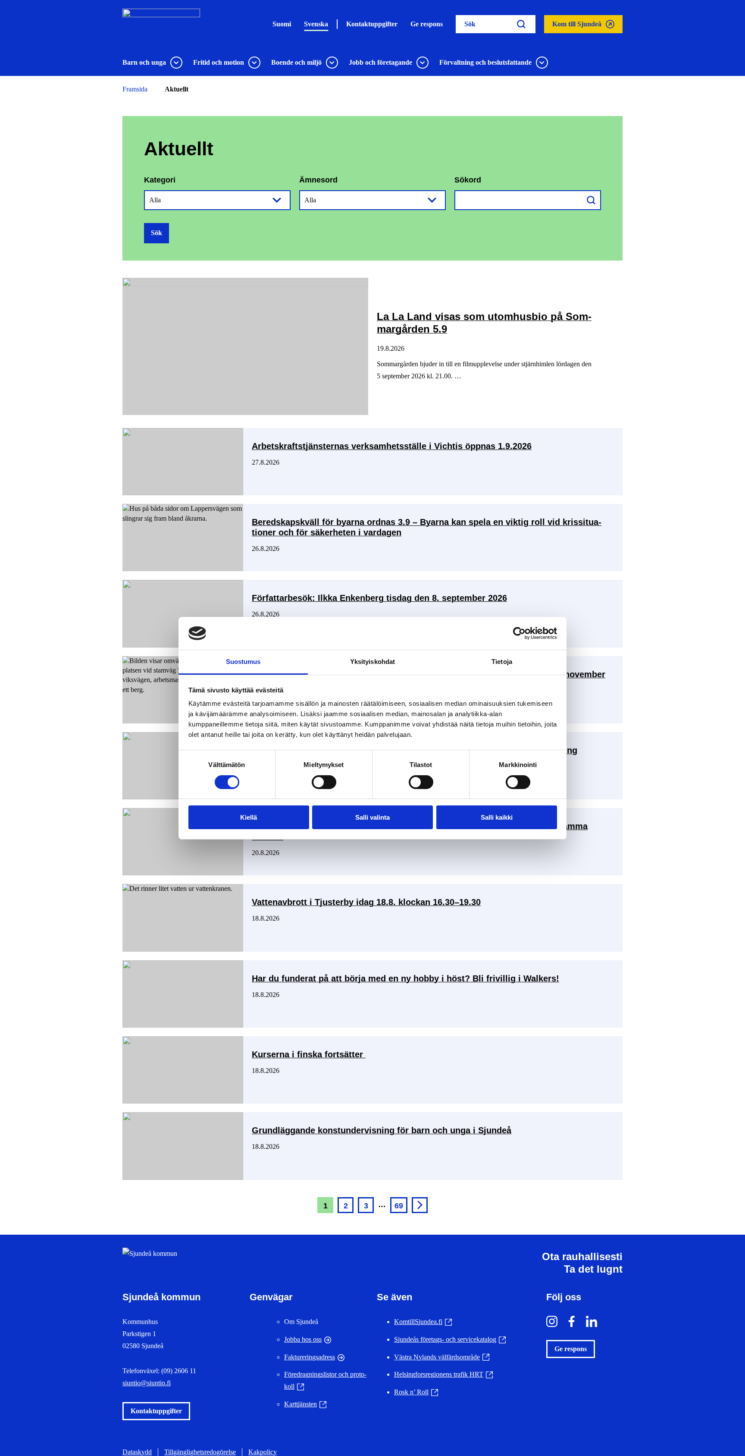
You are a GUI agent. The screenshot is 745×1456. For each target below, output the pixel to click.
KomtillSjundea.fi (423, 1321)
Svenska (316, 24)
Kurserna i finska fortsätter (309, 1054)
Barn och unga (144, 62)
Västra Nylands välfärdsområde (441, 1357)
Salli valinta (372, 817)
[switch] (324, 782)
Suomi (281, 24)
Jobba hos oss (303, 1339)
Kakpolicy (262, 1452)
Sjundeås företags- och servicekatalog (450, 1339)
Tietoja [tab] (501, 661)
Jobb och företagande (380, 62)
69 (398, 1205)
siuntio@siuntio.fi (146, 1383)
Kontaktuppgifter (372, 24)
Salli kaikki (497, 817)
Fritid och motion (218, 62)
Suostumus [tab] (243, 661)
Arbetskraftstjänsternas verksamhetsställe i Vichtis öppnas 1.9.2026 (392, 446)
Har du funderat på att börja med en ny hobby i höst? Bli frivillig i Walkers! (405, 978)
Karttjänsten (305, 1404)
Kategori (159, 180)
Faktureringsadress (309, 1357)
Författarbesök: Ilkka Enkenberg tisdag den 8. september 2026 (379, 598)
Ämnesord (318, 180)
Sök (156, 232)
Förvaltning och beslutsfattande (485, 62)
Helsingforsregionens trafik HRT (443, 1374)
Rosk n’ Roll (416, 1392)
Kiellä (248, 817)
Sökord (467, 180)
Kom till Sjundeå (576, 26)
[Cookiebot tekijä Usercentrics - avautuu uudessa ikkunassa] (519, 633)
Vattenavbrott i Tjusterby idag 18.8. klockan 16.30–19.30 (366, 902)
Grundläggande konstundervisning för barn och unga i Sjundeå (381, 1130)
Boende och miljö (296, 62)
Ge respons (426, 24)
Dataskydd (137, 1452)
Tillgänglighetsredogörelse (200, 1452)
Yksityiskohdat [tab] (372, 661)
